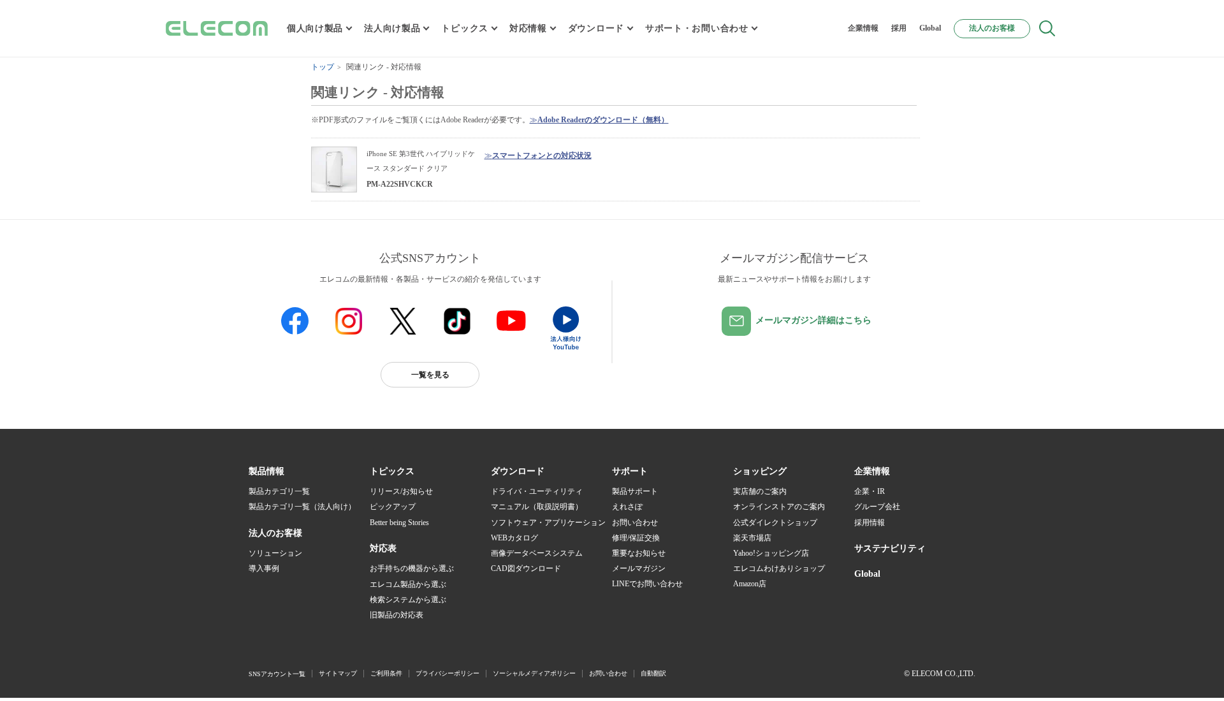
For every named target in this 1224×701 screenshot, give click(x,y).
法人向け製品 (392, 28)
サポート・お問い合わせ (696, 28)
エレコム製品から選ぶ (408, 584)
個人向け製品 (315, 28)
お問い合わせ (635, 522)
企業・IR (869, 491)
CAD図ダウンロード (526, 568)
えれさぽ (627, 506)
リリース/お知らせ (401, 491)
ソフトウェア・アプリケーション (548, 522)
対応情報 (528, 28)
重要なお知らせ (639, 553)
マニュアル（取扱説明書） (537, 506)
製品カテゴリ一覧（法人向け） (302, 506)
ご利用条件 (386, 673)
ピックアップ (393, 506)
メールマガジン (639, 568)
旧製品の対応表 (396, 615)
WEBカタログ (514, 537)
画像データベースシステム (537, 553)
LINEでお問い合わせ (647, 583)
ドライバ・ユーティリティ (537, 491)
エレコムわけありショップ (779, 568)
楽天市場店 (752, 537)
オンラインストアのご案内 (779, 506)
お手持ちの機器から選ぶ (412, 568)
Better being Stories (399, 522)
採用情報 (869, 522)
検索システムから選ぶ (408, 599)
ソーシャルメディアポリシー (534, 673)
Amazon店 (749, 583)
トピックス (464, 28)
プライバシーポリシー (447, 673)
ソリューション (275, 553)
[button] (392, 471)
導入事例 (264, 568)
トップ (322, 66)
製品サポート (635, 491)
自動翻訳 (653, 673)
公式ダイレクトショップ (775, 522)
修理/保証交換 (636, 537)
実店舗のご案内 (760, 491)
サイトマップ (338, 673)
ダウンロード (596, 28)
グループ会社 (877, 506)
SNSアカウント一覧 (277, 673)
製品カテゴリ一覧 (279, 491)
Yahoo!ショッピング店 (771, 553)
